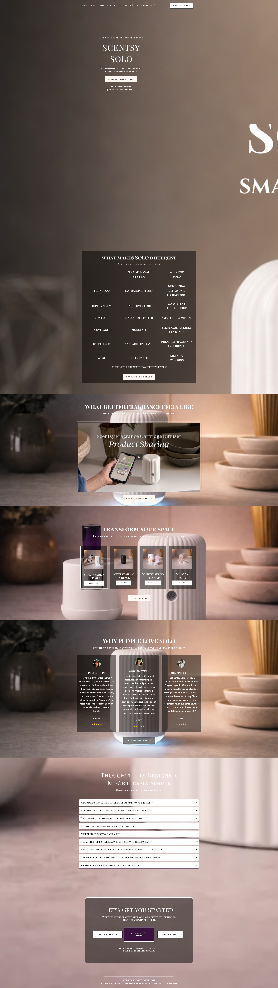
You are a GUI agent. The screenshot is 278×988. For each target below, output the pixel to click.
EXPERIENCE (146, 5)
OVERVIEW (87, 5)
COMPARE (126, 5)
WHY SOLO (107, 5)
